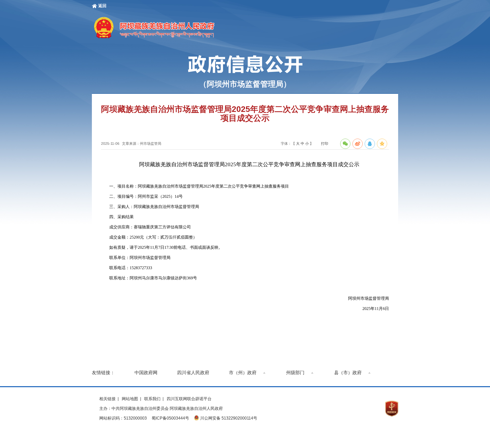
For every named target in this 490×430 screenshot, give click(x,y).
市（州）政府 (242, 372)
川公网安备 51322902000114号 (228, 418)
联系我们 (152, 399)
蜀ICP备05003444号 (170, 418)
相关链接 (107, 399)
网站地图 (130, 399)
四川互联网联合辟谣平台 (189, 399)
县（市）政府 (348, 372)
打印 (324, 143)
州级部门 (295, 372)
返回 (102, 6)
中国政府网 (145, 372)
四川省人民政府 (193, 372)
